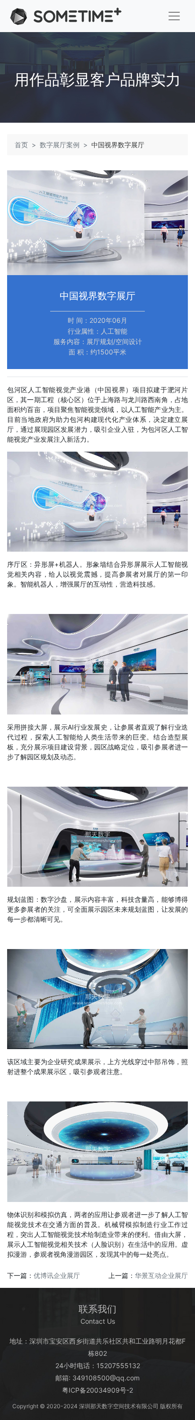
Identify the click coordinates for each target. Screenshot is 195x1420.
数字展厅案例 (60, 145)
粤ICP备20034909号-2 (97, 1390)
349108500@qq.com (106, 1378)
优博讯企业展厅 (57, 1275)
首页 (21, 145)
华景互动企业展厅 (161, 1275)
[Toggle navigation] (174, 16)
